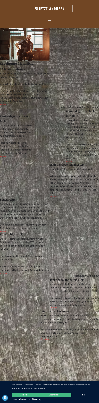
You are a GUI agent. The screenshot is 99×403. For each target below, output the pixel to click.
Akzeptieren (54, 395)
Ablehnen (24, 395)
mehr (84, 395)
